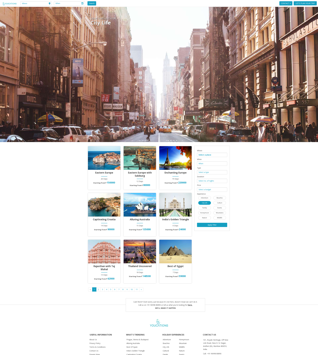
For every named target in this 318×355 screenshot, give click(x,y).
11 (137, 289)
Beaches (220, 198)
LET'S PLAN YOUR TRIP (305, 3)
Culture (219, 203)
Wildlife (219, 218)
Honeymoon (204, 213)
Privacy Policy (94, 343)
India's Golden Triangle (135, 351)
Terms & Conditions (97, 347)
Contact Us (93, 351)
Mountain (183, 343)
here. (190, 305)
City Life (204, 203)
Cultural (166, 351)
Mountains (219, 213)
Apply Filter (212, 225)
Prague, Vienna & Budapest (137, 339)
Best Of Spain (132, 347)
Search (92, 3)
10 (132, 289)
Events (219, 208)
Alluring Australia (133, 343)
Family (204, 208)
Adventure (204, 198)
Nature (204, 218)
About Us (93, 339)
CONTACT (285, 3)
